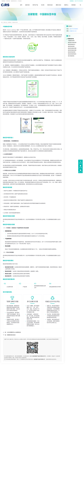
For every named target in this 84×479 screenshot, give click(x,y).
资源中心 (66, 5)
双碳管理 (9, 22)
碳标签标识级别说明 (72, 42)
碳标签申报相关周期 (72, 48)
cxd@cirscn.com (72, 30)
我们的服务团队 (71, 55)
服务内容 (5, 22)
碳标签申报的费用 (71, 52)
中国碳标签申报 (15, 22)
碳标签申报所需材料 (72, 54)
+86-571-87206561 (78, 1)
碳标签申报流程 (71, 46)
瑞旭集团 (3, 1)
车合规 (42, 5)
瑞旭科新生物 (14, 1)
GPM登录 (19, 1)
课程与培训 (58, 5)
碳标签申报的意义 (71, 44)
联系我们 (74, 5)
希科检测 (8, 1)
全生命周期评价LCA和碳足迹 (14, 332)
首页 (21, 5)
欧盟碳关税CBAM (11, 335)
